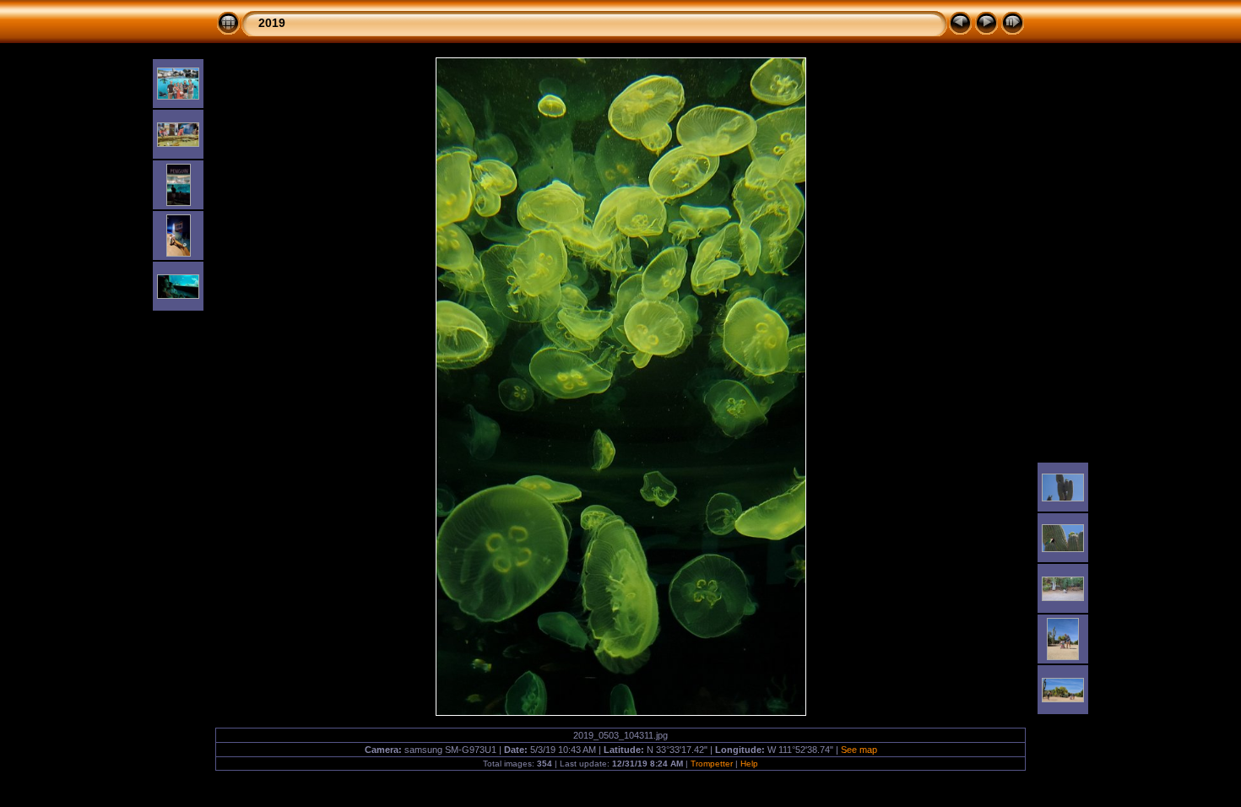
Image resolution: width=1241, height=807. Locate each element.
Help (749, 763)
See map (859, 750)
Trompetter (712, 763)
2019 (271, 23)
